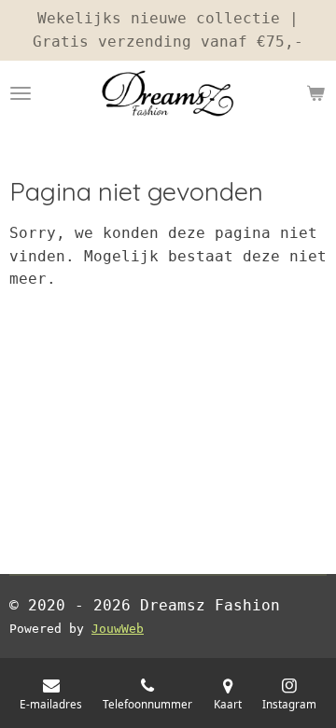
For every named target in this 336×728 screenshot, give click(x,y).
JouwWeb (117, 629)
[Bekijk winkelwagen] (315, 93)
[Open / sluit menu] (20, 93)
